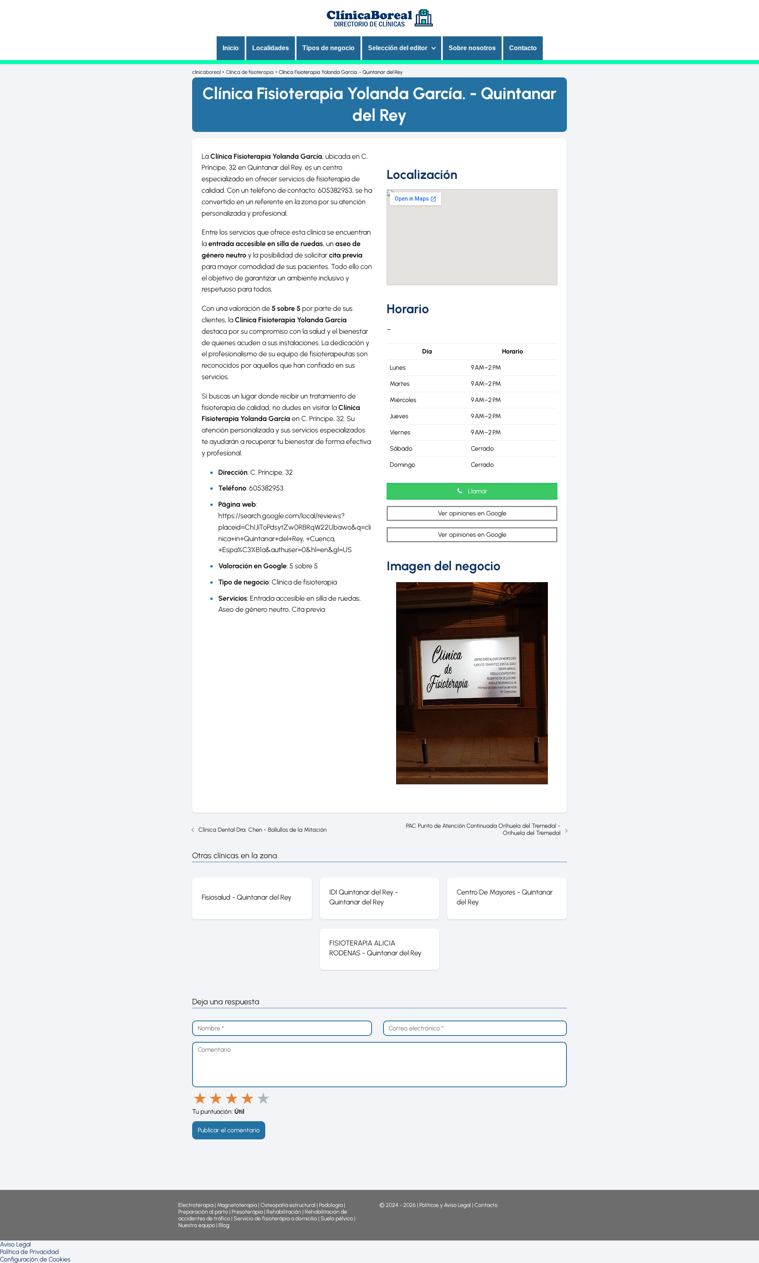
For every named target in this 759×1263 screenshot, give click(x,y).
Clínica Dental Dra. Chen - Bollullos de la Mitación (262, 829)
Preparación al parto (203, 1211)
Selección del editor (397, 48)
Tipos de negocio (328, 48)
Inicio (231, 48)
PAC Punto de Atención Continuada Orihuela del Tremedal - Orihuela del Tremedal (483, 829)
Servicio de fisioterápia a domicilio (275, 1218)
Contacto (523, 48)
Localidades (270, 48)
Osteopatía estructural (288, 1205)
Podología (331, 1205)
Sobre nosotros (472, 48)
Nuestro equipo (196, 1225)
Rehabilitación (284, 1211)
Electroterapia (195, 1205)
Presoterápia (247, 1211)
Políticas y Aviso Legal (445, 1205)
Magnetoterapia (237, 1205)
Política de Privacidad (29, 1251)
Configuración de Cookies (35, 1259)
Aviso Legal (15, 1244)
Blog (224, 1225)
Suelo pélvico (337, 1218)
